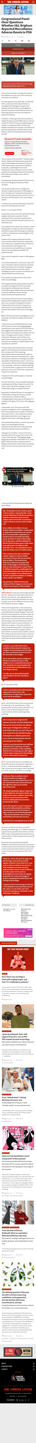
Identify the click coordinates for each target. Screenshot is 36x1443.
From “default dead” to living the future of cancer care (16, 1101)
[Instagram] (17, 1400)
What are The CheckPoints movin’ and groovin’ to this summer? (17, 1162)
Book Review (6, 1227)
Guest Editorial (7, 1031)
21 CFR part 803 (25, 326)
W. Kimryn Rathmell (9, 1257)
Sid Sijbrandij (7, 1121)
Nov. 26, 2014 (24, 418)
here (2, 259)
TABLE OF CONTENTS (18, 53)
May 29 (31, 401)
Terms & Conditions (22, 1396)
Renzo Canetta (8, 1341)
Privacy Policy (12, 1396)
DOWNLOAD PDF (18, 49)
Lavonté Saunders (8, 1063)
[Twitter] (20, 1400)
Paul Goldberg (19, 1196)
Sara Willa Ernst (8, 1196)
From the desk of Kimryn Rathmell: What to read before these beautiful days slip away (18, 1237)
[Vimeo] (28, 1400)
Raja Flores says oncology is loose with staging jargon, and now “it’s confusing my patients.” (15, 979)
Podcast (5, 973)
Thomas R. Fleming (28, 1338)
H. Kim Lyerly (19, 1338)
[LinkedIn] (22, 1400)
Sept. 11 (3, 403)
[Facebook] (25, 1400)
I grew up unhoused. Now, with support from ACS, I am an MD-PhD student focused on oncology (18, 1039)
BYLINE (18, 45)
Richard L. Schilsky (9, 1338)
